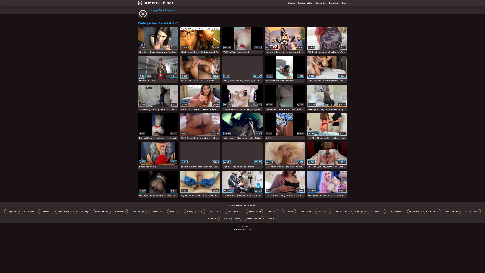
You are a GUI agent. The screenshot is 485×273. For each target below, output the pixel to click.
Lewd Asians (288, 211)
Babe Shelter (45, 211)
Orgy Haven (414, 211)
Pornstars (334, 3)
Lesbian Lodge (254, 211)
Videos (291, 3)
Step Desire (213, 218)
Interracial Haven (234, 211)
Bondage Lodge (82, 211)
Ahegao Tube (11, 211)
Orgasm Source (396, 211)
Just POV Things (158, 3)
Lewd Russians (341, 211)
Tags (344, 3)
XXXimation (272, 218)
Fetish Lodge (174, 211)
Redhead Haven (451, 211)
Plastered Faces (432, 211)
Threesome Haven (253, 218)
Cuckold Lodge (138, 211)
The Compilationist (232, 218)
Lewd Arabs (272, 211)
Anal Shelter (29, 211)
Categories (320, 3)
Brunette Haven (101, 211)
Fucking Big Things (194, 211)
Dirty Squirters (157, 211)
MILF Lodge (358, 211)
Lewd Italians (305, 211)
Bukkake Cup (120, 211)
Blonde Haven (63, 211)
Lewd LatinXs (323, 211)
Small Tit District (472, 211)
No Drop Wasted (377, 211)
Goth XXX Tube (215, 211)
